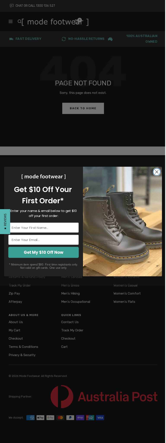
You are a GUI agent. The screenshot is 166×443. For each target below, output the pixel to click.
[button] (5, 221)
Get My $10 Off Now (43, 252)
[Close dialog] (156, 172)
